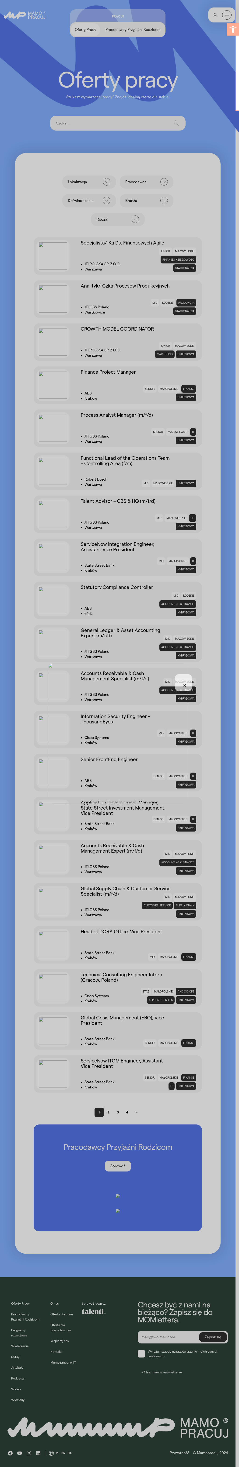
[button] (233, 29)
